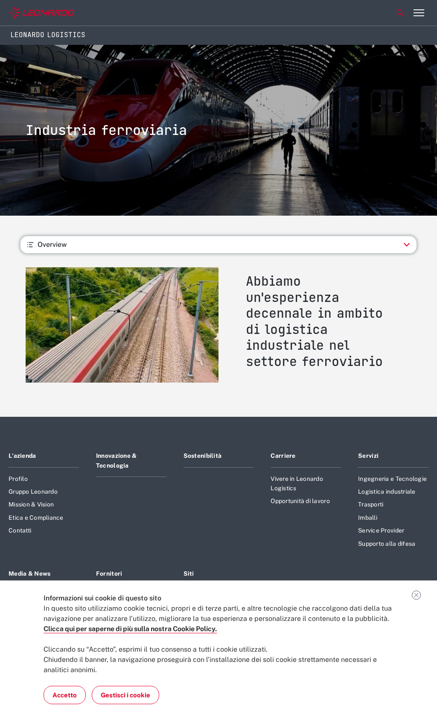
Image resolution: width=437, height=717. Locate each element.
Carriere (283, 455)
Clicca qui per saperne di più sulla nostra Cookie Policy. (130, 629)
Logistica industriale (386, 491)
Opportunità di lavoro (300, 501)
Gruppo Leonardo (33, 491)
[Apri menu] (418, 12)
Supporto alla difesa (386, 543)
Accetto (64, 695)
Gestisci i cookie (125, 695)
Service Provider (381, 530)
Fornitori (109, 573)
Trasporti (370, 504)
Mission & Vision (31, 504)
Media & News (29, 573)
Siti (189, 573)
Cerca (400, 12)
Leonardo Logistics (47, 34)
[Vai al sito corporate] (42, 13)
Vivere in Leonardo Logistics (297, 483)
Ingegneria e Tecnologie (392, 478)
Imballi (367, 517)
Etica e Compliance (36, 517)
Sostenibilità (203, 455)
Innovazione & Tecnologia (116, 460)
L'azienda (22, 455)
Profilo (18, 478)
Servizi (368, 455)
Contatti (20, 530)
